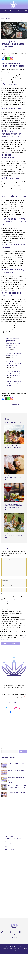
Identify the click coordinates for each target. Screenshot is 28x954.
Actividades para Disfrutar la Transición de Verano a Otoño (13, 534)
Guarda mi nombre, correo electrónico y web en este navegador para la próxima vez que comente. (13, 596)
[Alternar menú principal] (26, 11)
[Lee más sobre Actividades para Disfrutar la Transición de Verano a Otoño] (14, 522)
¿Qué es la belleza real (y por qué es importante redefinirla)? (13, 383)
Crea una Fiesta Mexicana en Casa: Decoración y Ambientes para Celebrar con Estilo (13, 505)
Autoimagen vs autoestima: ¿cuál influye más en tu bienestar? (13, 363)
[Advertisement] (14, 730)
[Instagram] (11, 58)
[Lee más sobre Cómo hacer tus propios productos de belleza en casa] (14, 464)
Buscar (3, 748)
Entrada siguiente (14, 409)
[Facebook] (3, 58)
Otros (3, 49)
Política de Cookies (18, 948)
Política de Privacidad (6, 948)
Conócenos (14, 937)
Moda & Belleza (8, 844)
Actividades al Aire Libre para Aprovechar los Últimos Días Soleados (13, 447)
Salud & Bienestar (9, 849)
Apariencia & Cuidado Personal (13, 838)
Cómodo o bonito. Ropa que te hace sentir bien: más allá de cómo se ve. (13, 373)
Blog (5, 841)
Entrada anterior (14, 405)
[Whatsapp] (8, 58)
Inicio (14, 934)
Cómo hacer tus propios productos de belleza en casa (13, 476)
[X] (6, 58)
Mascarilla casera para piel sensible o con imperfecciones (13, 346)
